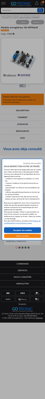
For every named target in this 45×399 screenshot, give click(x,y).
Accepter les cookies (22, 230)
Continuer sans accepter (32, 163)
